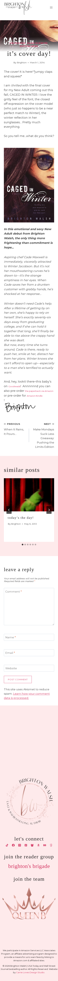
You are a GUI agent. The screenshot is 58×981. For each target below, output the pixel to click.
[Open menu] (51, 7)
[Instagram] (19, 845)
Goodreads (14, 386)
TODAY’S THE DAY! (21, 517)
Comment (13, 591)
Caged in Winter (37, 43)
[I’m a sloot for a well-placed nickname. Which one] (44, 718)
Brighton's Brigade (29, 866)
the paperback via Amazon (39, 391)
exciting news (29, 46)
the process (17, 43)
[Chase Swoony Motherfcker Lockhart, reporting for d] (14, 718)
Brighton (22, 62)
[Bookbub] (45, 845)
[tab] (22, 544)
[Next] (49, 510)
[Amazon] (38, 845)
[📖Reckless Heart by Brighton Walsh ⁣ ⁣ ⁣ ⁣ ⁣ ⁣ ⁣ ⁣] (14, 752)
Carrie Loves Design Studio (30, 972)
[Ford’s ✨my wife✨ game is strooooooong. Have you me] (44, 735)
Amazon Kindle (35, 396)
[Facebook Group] (32, 845)
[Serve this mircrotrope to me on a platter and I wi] (14, 735)
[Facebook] (13, 845)
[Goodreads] (51, 845)
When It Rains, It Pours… (14, 429)
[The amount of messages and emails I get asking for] (44, 752)
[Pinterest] (26, 845)
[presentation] (29, 494)
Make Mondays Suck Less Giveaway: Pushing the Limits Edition (43, 435)
